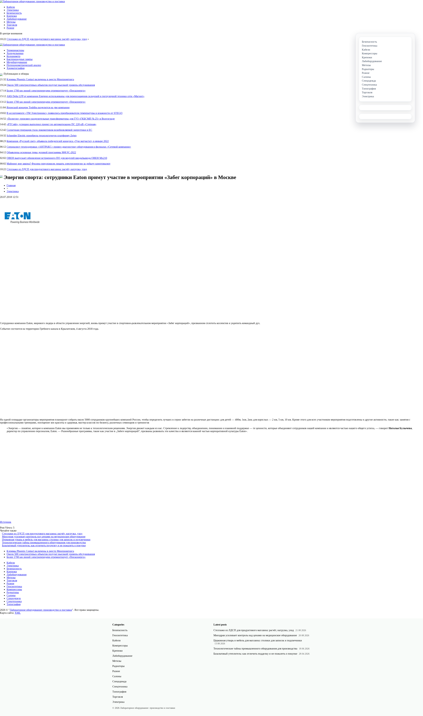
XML (18, 612)
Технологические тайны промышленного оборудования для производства (44, 542)
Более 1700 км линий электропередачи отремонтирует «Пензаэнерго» (46, 90)
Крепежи (12, 16)
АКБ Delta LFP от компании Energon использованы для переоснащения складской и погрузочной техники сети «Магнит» (75, 96)
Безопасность (14, 13)
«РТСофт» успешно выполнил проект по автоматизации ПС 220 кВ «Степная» (51, 124)
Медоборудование (17, 62)
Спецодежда (14, 598)
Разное (10, 27)
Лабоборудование (17, 19)
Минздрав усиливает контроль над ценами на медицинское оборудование (43, 536)
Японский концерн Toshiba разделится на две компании (38, 107)
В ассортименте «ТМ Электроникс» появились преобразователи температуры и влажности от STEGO (64, 113)
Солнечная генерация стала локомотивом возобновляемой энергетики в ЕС (49, 130)
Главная (11, 185)
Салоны (11, 595)
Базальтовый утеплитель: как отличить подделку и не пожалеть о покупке (44, 545)
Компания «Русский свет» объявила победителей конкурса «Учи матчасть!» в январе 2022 (58, 141)
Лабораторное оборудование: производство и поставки (41, 609)
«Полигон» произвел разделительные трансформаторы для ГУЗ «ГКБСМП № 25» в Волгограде (61, 118)
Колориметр (13, 56)
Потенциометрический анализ (24, 65)
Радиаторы (13, 592)
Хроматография (15, 68)
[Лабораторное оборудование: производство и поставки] (32, 1)
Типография (13, 604)
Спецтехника (14, 601)
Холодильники (15, 53)
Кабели (11, 7)
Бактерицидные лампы (20, 59)
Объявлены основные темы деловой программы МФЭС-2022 (41, 152)
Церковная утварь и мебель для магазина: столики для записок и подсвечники (46, 539)
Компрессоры (14, 589)
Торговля (12, 24)
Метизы (11, 21)
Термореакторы (15, 50)
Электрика (13, 10)
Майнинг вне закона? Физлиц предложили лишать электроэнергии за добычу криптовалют (58, 163)
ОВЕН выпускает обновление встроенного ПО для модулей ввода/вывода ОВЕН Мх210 (57, 158)
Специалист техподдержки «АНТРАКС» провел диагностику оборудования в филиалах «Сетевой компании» (69, 146)
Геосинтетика (14, 586)
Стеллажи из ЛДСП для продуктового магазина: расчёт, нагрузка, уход (47, 39)
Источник (5, 522)
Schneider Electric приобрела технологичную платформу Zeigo (42, 135)
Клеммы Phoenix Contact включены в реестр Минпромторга (40, 79)
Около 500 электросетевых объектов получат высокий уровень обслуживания (51, 85)
